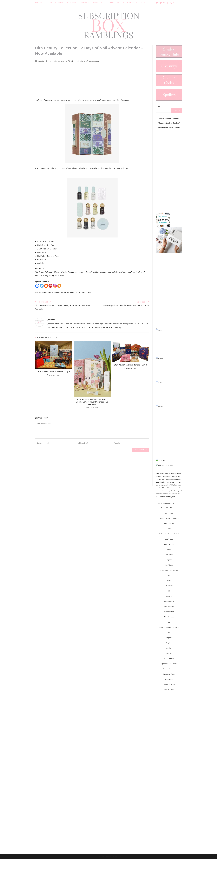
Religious (169, 643)
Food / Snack (169, 555)
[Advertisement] (92, 83)
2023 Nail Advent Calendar (83, 292)
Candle (169, 529)
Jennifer (41, 61)
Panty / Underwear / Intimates (169, 627)
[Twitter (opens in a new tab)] (157, 3)
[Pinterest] (50, 286)
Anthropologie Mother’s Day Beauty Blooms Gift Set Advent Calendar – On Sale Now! (92, 402)
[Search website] (179, 3)
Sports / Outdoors (169, 669)
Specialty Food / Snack (169, 664)
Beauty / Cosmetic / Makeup (168, 518)
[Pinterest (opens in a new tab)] (164, 3)
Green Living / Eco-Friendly (169, 570)
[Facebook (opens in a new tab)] (161, 3)
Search (158, 107)
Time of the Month (169, 684)
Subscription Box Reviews (169, 118)
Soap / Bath (169, 653)
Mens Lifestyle (169, 612)
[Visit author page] (39, 322)
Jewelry (169, 581)
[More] (59, 286)
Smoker (169, 648)
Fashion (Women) (169, 544)
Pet (169, 632)
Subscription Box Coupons (169, 127)
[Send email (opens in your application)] (174, 3)
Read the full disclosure (121, 100)
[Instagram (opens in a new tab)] (167, 3)
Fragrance (169, 560)
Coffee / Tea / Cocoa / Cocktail (169, 534)
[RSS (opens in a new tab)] (170, 3)
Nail (169, 622)
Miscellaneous (169, 617)
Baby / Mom (169, 513)
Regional (169, 638)
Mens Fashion (169, 601)
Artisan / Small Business (169, 508)
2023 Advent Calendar (46, 292)
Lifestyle (169, 596)
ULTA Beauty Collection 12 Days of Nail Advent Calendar (62, 168)
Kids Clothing (169, 586)
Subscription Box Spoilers (169, 123)
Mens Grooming (169, 606)
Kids (169, 591)
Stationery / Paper (169, 674)
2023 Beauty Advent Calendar (64, 292)
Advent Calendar (77, 61)
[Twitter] (42, 286)
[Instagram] (55, 286)
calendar (107, 168)
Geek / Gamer (169, 565)
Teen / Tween (169, 679)
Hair (169, 575)
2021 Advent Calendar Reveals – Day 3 (130, 365)
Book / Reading (169, 523)
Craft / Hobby (169, 539)
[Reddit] (46, 286)
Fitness (169, 549)
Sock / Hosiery (169, 658)
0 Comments (94, 61)
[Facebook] (37, 286)
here (173, 497)
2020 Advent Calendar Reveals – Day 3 (53, 371)
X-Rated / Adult (169, 690)
